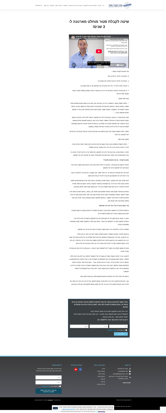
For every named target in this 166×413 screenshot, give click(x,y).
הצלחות (65, 5)
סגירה (55, 408)
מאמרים (52, 5)
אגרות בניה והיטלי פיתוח (75, 5)
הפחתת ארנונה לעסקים (90, 5)
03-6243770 (38, 5)
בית (103, 5)
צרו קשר (46, 5)
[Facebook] (80, 369)
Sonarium (50, 400)
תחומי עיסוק (58, 5)
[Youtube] (76, 369)
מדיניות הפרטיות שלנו (68, 409)
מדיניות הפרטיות (112, 330)
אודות (99, 5)
